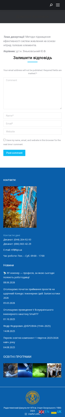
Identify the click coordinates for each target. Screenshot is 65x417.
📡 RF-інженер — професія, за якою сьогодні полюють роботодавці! (28, 275)
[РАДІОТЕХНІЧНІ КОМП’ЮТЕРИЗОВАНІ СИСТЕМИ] (39, 370)
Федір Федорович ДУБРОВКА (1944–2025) (27, 325)
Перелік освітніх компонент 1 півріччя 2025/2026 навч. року (30, 340)
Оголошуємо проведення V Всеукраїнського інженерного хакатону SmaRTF (28, 312)
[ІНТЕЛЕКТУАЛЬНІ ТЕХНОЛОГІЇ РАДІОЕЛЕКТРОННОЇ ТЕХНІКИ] (10, 370)
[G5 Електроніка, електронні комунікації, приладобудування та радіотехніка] (54, 370)
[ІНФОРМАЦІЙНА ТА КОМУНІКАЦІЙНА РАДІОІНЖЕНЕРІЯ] (25, 370)
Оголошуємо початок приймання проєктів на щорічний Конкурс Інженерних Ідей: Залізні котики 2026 (31, 293)
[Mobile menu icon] (58, 5)
